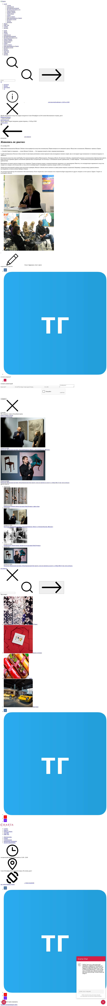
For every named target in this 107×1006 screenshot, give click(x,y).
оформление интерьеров (10, 841)
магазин (6, 28)
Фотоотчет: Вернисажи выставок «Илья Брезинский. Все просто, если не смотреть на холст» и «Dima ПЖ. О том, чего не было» (38, 565)
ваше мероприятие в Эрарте (14, 18)
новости (6, 830)
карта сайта (14, 1004)
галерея (6, 26)
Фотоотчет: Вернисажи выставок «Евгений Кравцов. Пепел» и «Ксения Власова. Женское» (28, 526)
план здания (11, 884)
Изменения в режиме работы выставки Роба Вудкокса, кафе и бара (21, 506)
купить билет (4, 122)
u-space (9, 15)
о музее (9, 5)
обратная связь (8, 837)
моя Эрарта (7, 87)
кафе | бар (6, 25)
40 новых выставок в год (13, 9)
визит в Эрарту (11, 16)
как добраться (4, 884)
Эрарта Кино (10, 14)
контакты (9, 22)
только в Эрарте (11, 12)
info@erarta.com (5, 120)
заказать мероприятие (9, 842)
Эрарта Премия (11, 11)
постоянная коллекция (13, 8)
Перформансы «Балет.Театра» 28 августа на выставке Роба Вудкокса (22, 545)
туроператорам (8, 839)
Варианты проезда (5, 117)
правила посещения (6, 1004)
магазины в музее (11, 19)
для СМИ (6, 833)
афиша (5, 23)
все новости (4, 568)
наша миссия (10, 6)
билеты (9, 21)
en (1, 82)
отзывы (6, 838)
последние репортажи (6, 416)
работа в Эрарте (8, 831)
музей (5, 4)
